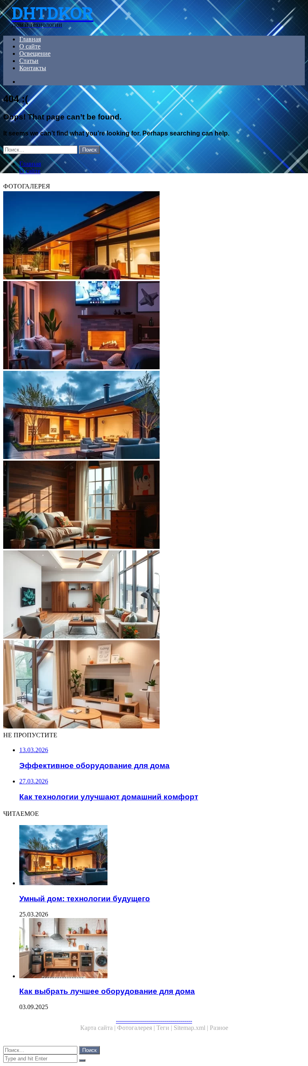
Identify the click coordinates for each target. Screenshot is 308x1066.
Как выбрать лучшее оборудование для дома (107, 991)
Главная (30, 39)
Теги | (165, 1027)
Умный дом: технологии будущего (84, 898)
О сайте (30, 46)
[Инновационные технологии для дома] (154, 236)
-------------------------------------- (154, 1020)
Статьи (28, 60)
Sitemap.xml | (192, 1027)
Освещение (35, 53)
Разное (219, 1027)
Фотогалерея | (136, 1027)
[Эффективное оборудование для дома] (154, 505)
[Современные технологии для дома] (154, 595)
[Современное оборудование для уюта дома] (154, 685)
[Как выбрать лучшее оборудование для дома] (162, 949)
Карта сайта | (98, 1027)
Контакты (32, 68)
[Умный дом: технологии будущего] (154, 416)
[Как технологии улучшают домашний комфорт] (154, 326)
